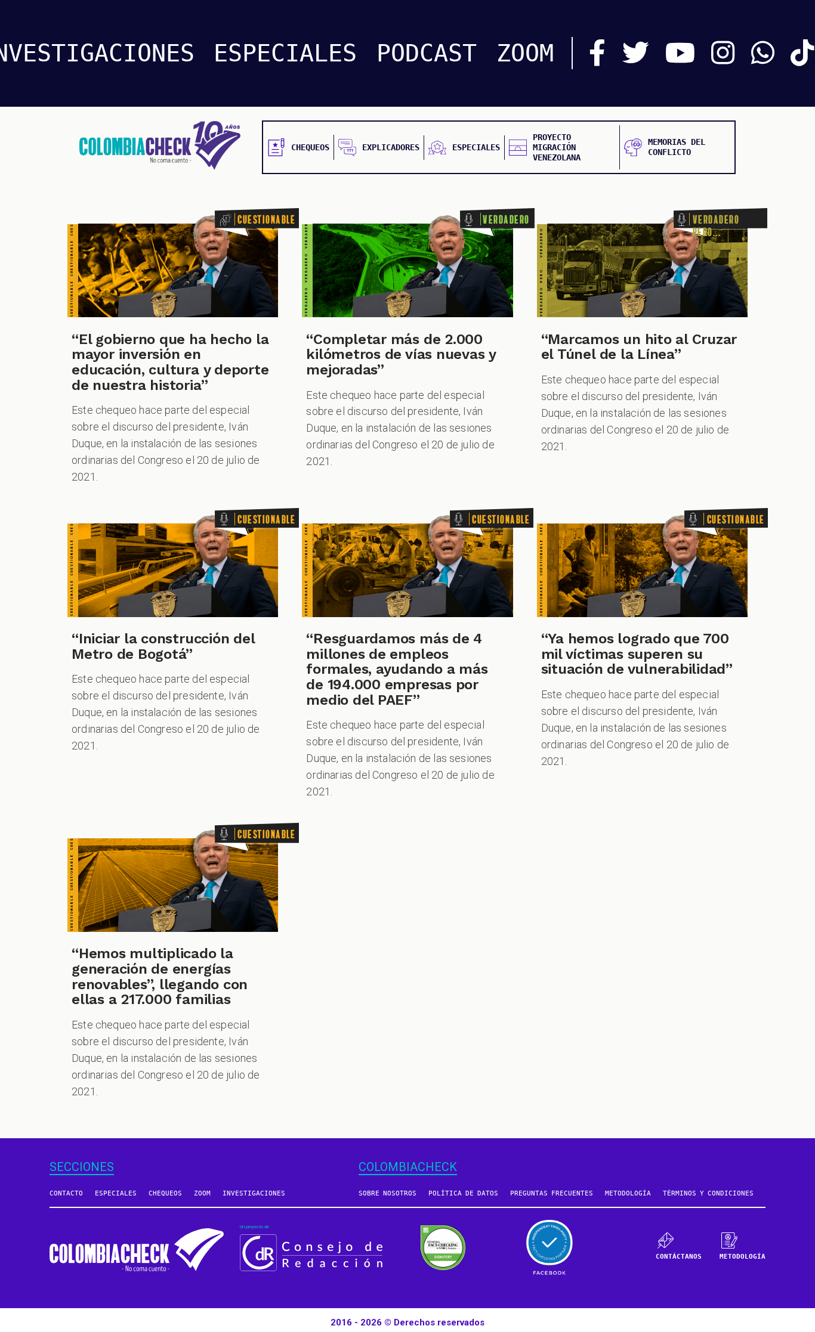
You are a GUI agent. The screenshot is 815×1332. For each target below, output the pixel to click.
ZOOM (525, 53)
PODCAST (426, 53)
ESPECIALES (285, 53)
